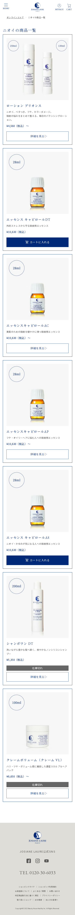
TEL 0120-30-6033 (37, 873)
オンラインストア (15, 17)
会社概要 (38, 899)
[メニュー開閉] (6, 4)
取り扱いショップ (24, 899)
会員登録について (22, 891)
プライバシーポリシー (51, 895)
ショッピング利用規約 (47, 886)
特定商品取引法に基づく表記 (27, 895)
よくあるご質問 (39, 891)
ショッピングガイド (27, 886)
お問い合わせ (54, 891)
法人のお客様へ (52, 899)
